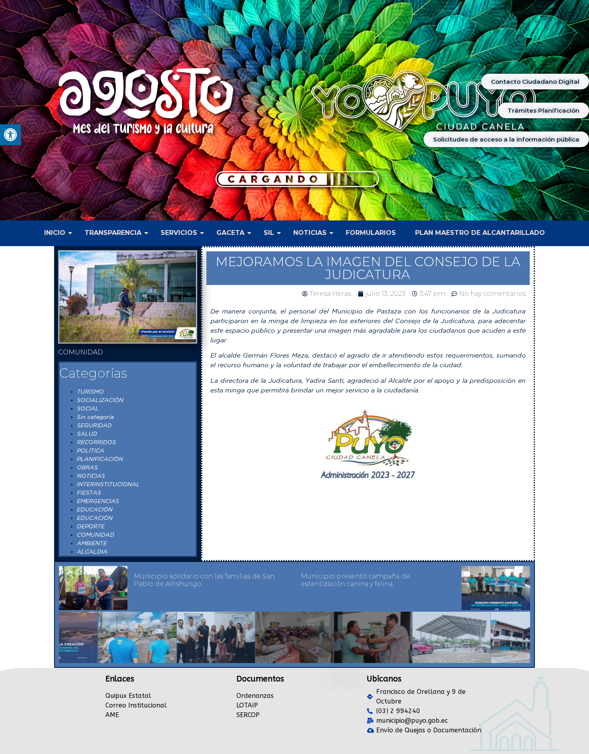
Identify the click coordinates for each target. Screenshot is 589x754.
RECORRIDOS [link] (96, 442)
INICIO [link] (54, 233)
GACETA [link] (230, 233)
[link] (10, 134)
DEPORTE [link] (91, 526)
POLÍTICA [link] (90, 450)
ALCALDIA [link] (92, 551)
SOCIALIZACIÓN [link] (100, 400)
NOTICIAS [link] (310, 233)
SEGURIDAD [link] (94, 425)
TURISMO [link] (90, 391)
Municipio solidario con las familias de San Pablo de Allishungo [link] (204, 580)
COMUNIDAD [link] (95, 535)
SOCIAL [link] (88, 408)
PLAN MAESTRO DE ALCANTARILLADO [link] (480, 233)
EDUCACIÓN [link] (95, 509)
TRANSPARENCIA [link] (113, 233)
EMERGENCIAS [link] (98, 501)
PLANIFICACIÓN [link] (100, 459)
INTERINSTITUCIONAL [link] (108, 484)
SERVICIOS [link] (179, 233)
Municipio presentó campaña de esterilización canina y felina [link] (355, 580)
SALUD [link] (87, 434)
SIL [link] (269, 233)
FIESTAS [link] (89, 492)
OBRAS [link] (87, 467)
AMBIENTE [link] (92, 543)
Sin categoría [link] (95, 417)
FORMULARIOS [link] (371, 233)
